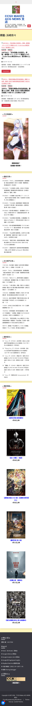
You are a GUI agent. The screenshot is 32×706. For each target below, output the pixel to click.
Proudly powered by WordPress (12, 699)
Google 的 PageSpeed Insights (11, 660)
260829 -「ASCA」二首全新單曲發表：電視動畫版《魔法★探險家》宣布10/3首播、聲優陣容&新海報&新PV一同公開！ (16, 183)
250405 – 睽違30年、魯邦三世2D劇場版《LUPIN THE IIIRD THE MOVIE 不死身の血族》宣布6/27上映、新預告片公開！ (16, 358)
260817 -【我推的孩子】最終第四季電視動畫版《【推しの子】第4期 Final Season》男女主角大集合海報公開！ (16, 250)
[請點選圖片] (16, 680)
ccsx (6, 341)
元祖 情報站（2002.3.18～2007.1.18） (13, 666)
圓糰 (6, 365)
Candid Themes (18, 702)
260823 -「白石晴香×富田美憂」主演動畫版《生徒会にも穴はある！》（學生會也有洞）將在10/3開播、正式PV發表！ (16, 220)
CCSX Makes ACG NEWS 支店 (14, 19)
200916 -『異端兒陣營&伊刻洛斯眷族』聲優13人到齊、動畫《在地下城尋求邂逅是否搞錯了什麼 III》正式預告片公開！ (16, 91)
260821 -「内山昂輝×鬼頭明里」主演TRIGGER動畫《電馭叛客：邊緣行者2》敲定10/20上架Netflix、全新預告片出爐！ (16, 235)
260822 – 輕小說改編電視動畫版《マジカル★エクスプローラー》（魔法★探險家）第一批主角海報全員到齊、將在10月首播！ (16, 227)
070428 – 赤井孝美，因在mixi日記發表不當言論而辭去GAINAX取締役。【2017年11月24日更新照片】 (17, 343)
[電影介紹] (16, 415)
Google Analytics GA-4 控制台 (11, 657)
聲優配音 (10, 49)
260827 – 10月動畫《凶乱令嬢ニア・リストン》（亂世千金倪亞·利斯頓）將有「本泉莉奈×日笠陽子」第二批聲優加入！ (17, 198)
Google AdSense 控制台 (9, 654)
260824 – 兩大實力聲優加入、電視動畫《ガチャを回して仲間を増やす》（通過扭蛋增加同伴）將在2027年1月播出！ (16, 213)
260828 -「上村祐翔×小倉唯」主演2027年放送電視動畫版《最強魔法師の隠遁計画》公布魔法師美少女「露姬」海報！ (16, 190)
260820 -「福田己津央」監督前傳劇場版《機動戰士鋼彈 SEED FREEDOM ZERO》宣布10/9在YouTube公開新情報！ (16, 242)
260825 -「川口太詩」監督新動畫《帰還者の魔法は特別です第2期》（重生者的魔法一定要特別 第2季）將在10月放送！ (16, 205)
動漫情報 (4, 49)
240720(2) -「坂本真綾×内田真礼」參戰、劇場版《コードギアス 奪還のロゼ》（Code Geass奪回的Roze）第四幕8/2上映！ (16, 55)
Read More (6, 71)
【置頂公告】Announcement (18, 375)
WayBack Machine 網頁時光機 (11, 663)
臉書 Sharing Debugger (9, 670)
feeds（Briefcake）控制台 (10, 651)
